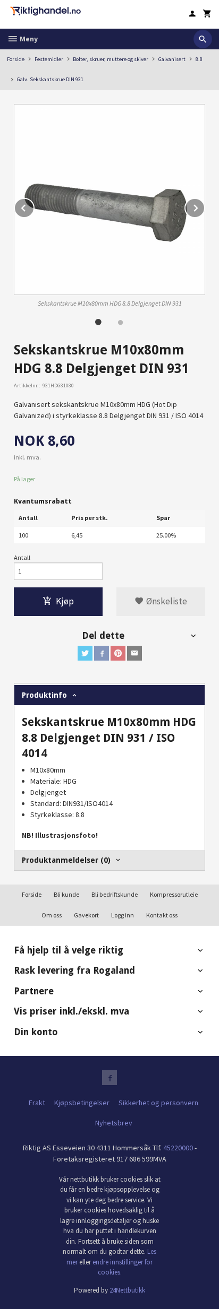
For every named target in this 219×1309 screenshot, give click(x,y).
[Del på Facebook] (101, 653)
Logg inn (122, 915)
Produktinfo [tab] (44, 695)
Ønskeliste (165, 601)
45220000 (178, 1147)
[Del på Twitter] (85, 653)
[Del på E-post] (134, 653)
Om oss (51, 915)
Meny (28, 39)
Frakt (37, 1102)
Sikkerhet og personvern (158, 1102)
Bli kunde (66, 894)
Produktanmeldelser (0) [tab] (66, 860)
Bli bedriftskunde (114, 894)
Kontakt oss (162, 915)
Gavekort (86, 915)
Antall (22, 557)
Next (204, 206)
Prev (34, 206)
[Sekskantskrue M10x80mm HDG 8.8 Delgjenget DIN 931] (109, 199)
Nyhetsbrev (113, 1123)
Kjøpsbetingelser (82, 1102)
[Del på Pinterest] (118, 653)
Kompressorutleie (174, 894)
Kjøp (65, 601)
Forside (15, 59)
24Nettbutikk (127, 1290)
